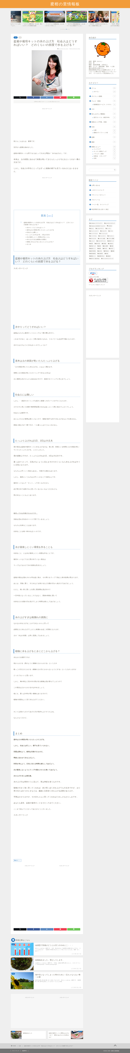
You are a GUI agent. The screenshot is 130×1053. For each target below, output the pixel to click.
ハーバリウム (94, 236)
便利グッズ (111, 241)
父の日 (100, 251)
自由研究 (101, 253)
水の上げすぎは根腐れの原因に (37, 239)
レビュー (93, 241)
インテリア (104, 149)
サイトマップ (15, 1050)
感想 (100, 246)
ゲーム (103, 88)
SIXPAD (110, 226)
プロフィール (95, 200)
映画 (112, 246)
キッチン (109, 228)
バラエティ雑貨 (104, 153)
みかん (92, 228)
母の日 (105, 248)
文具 (104, 158)
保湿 (92, 243)
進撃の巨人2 (101, 256)
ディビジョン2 (104, 233)
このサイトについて (97, 190)
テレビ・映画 (103, 101)
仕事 (104, 130)
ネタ (103, 109)
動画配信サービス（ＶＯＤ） (104, 104)
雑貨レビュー (103, 147)
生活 (16, 37)
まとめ (29, 244)
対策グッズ (93, 246)
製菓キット (93, 256)
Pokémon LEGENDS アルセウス (98, 226)
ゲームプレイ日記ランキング (97, 284)
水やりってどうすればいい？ (36, 227)
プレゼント (111, 236)
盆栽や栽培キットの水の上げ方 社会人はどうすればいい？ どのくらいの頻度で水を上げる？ (49, 223)
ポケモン (104, 91)
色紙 (107, 253)
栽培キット (17, 860)
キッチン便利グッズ (104, 151)
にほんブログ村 (94, 277)
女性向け (111, 243)
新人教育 (106, 246)
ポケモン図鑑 (111, 238)
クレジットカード (94, 231)
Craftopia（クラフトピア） (96, 223)
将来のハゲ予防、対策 (103, 122)
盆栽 (103, 137)
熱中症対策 (93, 251)
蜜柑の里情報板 (65, 3)
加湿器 (104, 243)
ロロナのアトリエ (102, 241)
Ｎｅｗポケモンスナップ (108, 258)
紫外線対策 (93, 253)
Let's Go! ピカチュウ (110, 223)
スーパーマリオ (94, 233)
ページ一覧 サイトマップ (100, 204)
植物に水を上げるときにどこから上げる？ (40, 242)
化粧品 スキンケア (104, 156)
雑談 (103, 142)
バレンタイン (103, 236)
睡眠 (113, 251)
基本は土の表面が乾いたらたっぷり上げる (40, 230)
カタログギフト (100, 228)
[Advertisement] (47, 123)
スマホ (111, 231)
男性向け (107, 251)
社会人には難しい (32, 232)
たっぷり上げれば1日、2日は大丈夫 (38, 234)
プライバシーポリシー (98, 195)
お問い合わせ (95, 185)
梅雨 (100, 248)
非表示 (50, 216)
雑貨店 (109, 256)
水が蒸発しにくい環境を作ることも (38, 237)
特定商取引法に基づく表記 (100, 209)
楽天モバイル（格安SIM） (104, 117)
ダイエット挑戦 (103, 96)
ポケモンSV (93, 238)
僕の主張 (98, 243)
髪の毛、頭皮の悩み (95, 258)
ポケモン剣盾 (102, 238)
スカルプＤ (104, 231)
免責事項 (24, 1050)
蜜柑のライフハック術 (104, 132)
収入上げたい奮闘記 (103, 114)
